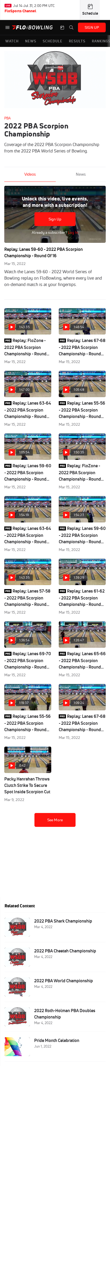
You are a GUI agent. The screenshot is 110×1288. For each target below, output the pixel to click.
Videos (30, 174)
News (81, 174)
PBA (7, 118)
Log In (72, 232)
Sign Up (55, 219)
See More (55, 820)
